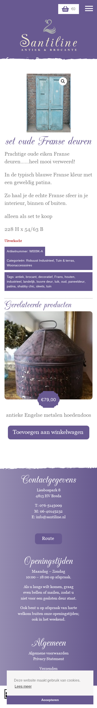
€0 (73, 9)
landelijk (29, 281)
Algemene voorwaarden (49, 653)
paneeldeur (76, 281)
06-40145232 (51, 511)
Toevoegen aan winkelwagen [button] (48, 432)
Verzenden (48, 668)
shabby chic (25, 286)
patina (11, 286)
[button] (63, 81)
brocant (31, 277)
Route (48, 538)
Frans (58, 277)
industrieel (14, 281)
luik (57, 281)
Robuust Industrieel (40, 260)
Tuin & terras (65, 260)
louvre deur (45, 281)
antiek (19, 277)
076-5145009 (50, 505)
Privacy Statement (48, 658)
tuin (48, 286)
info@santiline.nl (51, 517)
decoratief (45, 277)
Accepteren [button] (50, 700)
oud (64, 281)
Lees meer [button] (23, 686)
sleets (40, 286)
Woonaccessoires (19, 265)
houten (69, 277)
